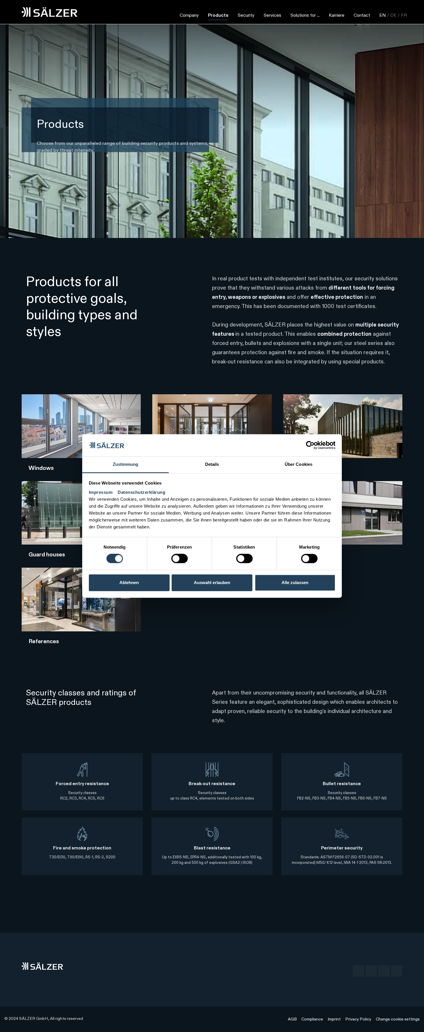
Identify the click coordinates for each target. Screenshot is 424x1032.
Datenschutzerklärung (141, 492)
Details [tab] (212, 464)
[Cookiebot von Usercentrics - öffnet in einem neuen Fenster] (310, 445)
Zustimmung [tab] (125, 464)
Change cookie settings (398, 1019)
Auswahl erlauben (212, 582)
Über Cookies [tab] (298, 464)
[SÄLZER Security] (50, 12)
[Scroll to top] (413, 1021)
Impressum (101, 492)
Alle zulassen (295, 582)
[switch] (179, 558)
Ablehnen (129, 582)
